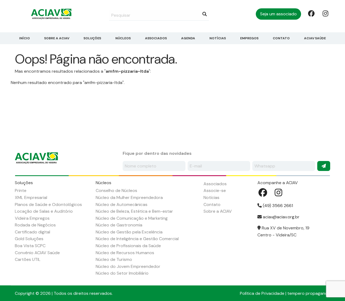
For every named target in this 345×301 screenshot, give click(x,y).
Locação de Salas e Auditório (44, 211)
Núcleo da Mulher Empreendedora (129, 197)
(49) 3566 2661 (277, 205)
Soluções (92, 38)
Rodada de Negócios (35, 225)
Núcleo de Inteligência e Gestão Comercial (137, 239)
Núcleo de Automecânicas (121, 204)
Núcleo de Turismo (114, 259)
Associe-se (214, 190)
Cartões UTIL (27, 259)
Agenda (188, 38)
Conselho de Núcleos (116, 190)
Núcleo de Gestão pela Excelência (129, 232)
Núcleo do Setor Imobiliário (122, 273)
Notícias (217, 38)
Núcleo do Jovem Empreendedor (128, 266)
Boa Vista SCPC (30, 245)
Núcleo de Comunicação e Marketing (132, 218)
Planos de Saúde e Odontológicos (48, 204)
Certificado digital (32, 232)
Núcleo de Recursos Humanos (125, 253)
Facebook (311, 13)
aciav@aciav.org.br (280, 217)
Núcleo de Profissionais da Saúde (128, 245)
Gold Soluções (29, 239)
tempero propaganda (308, 293)
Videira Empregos (32, 218)
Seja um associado (278, 14)
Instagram (325, 13)
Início (24, 38)
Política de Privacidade (262, 293)
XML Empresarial (31, 197)
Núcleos (123, 38)
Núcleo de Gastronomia (119, 225)
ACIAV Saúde (315, 38)
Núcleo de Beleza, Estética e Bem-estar (134, 211)
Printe (20, 190)
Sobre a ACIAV (56, 38)
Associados (156, 38)
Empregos (249, 38)
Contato (281, 38)
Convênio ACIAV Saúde (37, 253)
